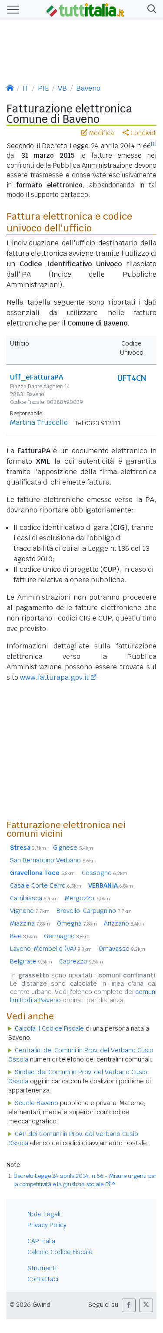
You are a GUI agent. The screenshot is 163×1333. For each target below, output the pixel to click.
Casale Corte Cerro (45, 885)
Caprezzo (81, 961)
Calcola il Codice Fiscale (49, 1028)
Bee (23, 936)
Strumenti (42, 1268)
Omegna (77, 923)
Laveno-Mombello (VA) (51, 949)
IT (26, 88)
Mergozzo (87, 898)
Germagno (67, 936)
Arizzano (124, 923)
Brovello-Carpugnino (94, 911)
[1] (153, 144)
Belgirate (31, 961)
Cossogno (104, 873)
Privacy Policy (47, 1225)
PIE (43, 88)
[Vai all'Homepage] (85, 9)
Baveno (88, 88)
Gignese (73, 847)
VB (62, 88)
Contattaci (42, 1279)
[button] (150, 10)
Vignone (30, 911)
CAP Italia (41, 1241)
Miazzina (30, 923)
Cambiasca (34, 898)
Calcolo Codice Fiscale (60, 1252)
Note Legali (43, 1214)
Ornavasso (122, 949)
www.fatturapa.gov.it (54, 677)
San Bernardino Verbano (53, 860)
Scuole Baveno (36, 1103)
